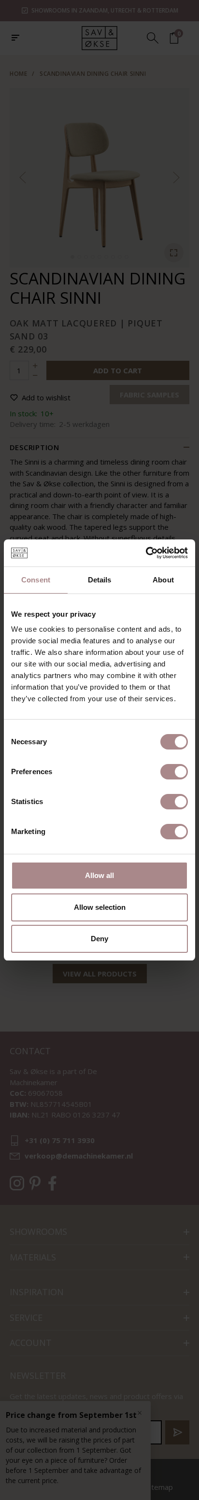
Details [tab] (100, 580)
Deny (99, 938)
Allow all (99, 875)
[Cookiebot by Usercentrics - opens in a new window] (145, 553)
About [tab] (163, 580)
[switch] (174, 771)
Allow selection (100, 907)
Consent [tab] (35, 580)
